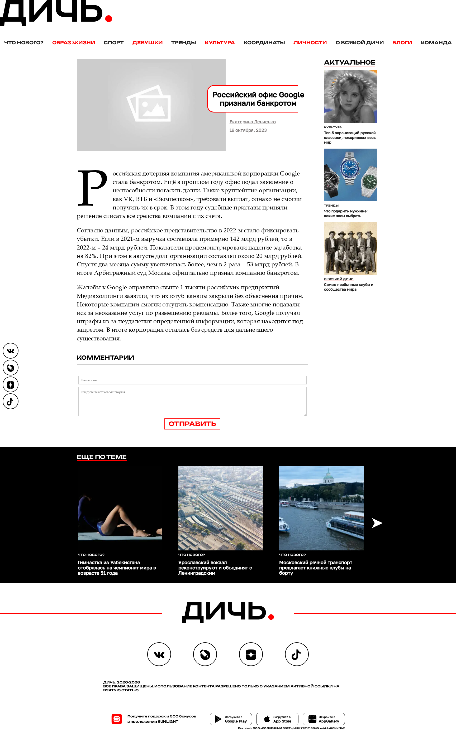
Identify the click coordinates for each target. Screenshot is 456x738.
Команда (436, 42)
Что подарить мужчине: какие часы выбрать (346, 213)
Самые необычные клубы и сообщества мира (348, 286)
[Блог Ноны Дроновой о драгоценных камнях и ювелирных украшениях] (10, 367)
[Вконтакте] (10, 351)
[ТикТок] (10, 401)
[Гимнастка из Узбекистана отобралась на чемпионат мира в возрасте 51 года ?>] (120, 508)
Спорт (114, 42)
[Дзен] (10, 384)
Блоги (402, 42)
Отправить (192, 424)
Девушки (147, 42)
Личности (310, 42)
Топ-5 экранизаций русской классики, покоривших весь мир (350, 137)
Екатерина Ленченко (253, 121)
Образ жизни (73, 42)
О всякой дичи (360, 42)
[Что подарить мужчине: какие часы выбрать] (350, 175)
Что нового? (24, 42)
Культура (220, 42)
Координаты (264, 42)
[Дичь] (56, 25)
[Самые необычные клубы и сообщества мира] (350, 248)
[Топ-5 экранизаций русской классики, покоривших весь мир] (350, 96)
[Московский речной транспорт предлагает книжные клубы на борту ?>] (321, 508)
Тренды (183, 42)
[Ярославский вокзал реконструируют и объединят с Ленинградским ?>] (220, 508)
